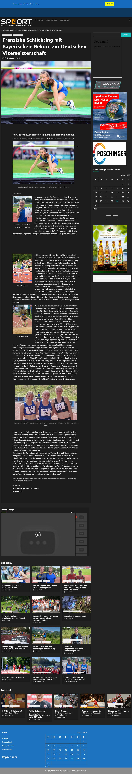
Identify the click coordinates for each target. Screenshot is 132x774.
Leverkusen (62, 478)
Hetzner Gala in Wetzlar (13, 677)
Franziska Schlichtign (43, 478)
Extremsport (67, 611)
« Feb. (95, 209)
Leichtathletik (7, 35)
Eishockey (111, 706)
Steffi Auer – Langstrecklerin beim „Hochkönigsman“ (74, 649)
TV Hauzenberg (18, 35)
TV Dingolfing (15, 706)
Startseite (38, 20)
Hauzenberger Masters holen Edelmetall (26, 488)
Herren (5, 672)
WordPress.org (7, 749)
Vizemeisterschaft (21, 480)
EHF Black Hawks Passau (115, 704)
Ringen (84, 706)
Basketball (6, 706)
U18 (14, 480)
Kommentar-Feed (8, 746)
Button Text (109, 3)
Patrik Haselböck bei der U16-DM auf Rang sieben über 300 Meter (75, 588)
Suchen (126, 35)
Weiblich (29, 480)
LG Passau (46, 580)
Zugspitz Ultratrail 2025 (75, 616)
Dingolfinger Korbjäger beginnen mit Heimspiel (64, 713)
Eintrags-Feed (7, 742)
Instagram (64, 20)
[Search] (130, 20)
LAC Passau (67, 580)
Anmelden (5, 738)
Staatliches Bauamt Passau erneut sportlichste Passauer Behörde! (45, 618)
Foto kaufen (51, 20)
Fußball (31, 706)
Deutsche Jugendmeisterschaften (26, 478)
